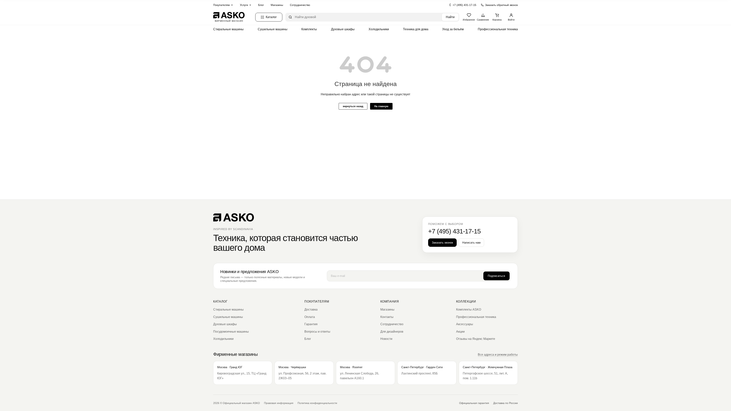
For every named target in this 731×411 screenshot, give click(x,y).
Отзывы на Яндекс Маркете (475, 338)
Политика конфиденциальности (317, 403)
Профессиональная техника (498, 29)
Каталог (220, 301)
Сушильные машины (272, 29)
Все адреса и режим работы (498, 354)
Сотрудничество (300, 4)
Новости (386, 338)
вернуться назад (353, 106)
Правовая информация (278, 403)
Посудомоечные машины (231, 331)
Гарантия (311, 324)
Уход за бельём (453, 29)
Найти (450, 17)
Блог (261, 4)
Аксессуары (464, 324)
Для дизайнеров (391, 331)
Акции (460, 331)
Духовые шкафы (343, 29)
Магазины (277, 4)
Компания (389, 301)
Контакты (386, 317)
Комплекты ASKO (468, 309)
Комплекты (309, 29)
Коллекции (466, 301)
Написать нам (471, 242)
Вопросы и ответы (317, 331)
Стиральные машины (228, 29)
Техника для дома (415, 29)
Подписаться (496, 275)
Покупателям (316, 301)
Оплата (309, 317)
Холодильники (379, 29)
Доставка (311, 309)
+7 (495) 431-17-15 (464, 4)
